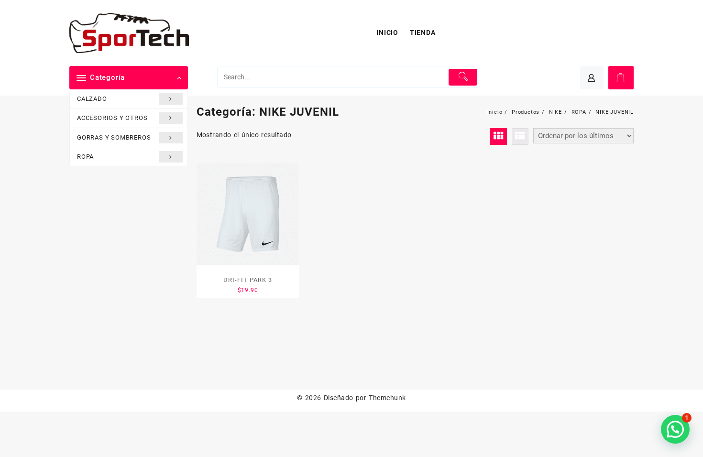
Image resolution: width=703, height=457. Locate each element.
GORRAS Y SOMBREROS (114, 137)
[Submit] (463, 77)
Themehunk (387, 398)
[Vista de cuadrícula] (498, 136)
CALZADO (92, 98)
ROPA (85, 156)
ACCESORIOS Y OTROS (112, 117)
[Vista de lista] (520, 136)
